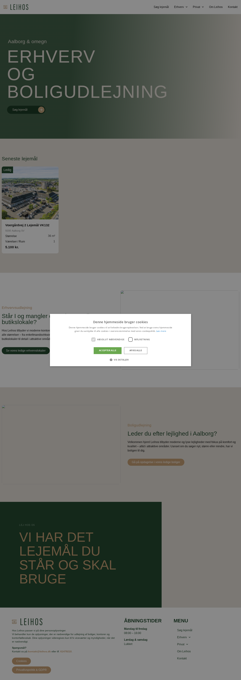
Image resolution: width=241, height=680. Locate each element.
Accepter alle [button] (107, 350)
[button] (120, 360)
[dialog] (120, 340)
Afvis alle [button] (135, 350)
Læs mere (161, 331)
